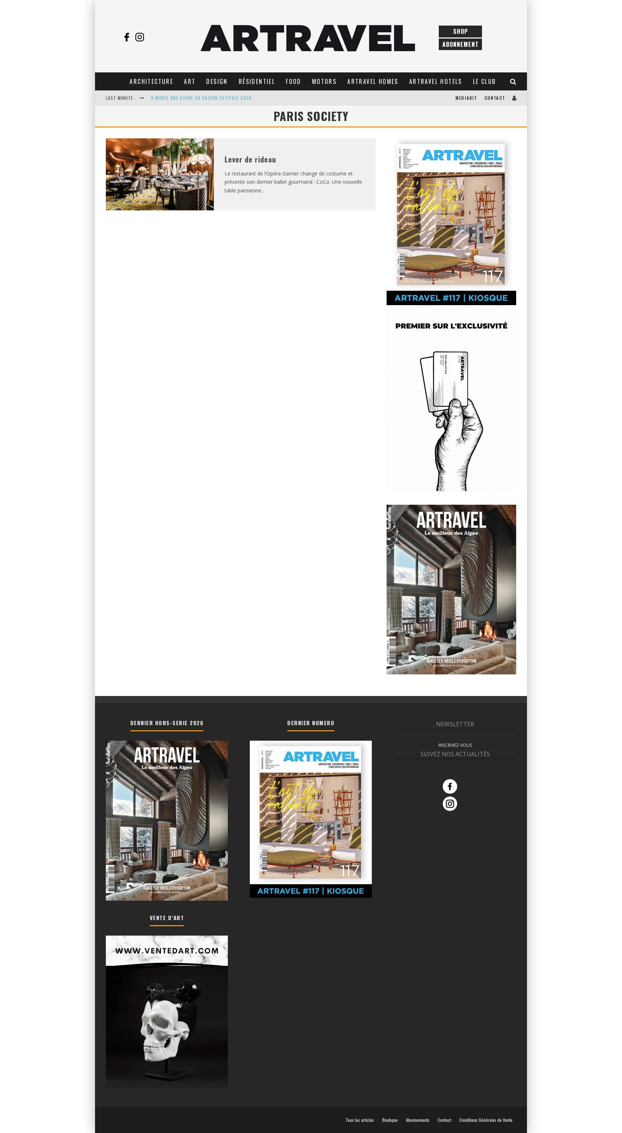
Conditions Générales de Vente (486, 1120)
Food (293, 81)
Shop (460, 31)
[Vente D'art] (167, 1087)
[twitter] (152, 37)
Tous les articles (360, 1120)
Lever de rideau (250, 159)
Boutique (390, 1120)
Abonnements (417, 1120)
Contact (494, 98)
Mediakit (466, 98)
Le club (484, 81)
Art (189, 81)
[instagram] (139, 37)
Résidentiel (257, 81)
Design (216, 81)
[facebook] (126, 37)
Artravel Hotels (435, 81)
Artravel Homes (372, 81)
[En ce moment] (451, 303)
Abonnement (460, 44)
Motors (324, 81)
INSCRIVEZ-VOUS (455, 745)
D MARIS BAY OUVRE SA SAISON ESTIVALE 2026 (201, 98)
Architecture (151, 81)
